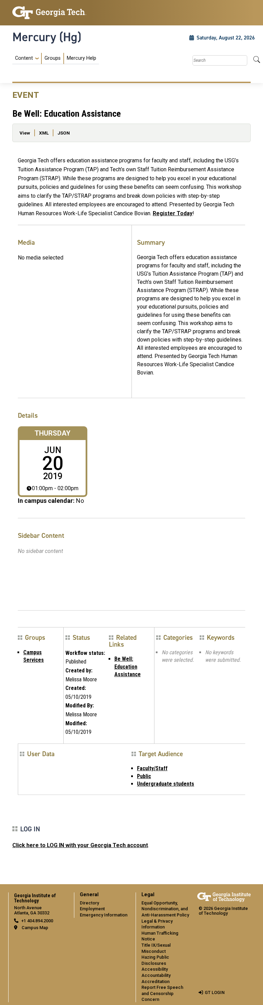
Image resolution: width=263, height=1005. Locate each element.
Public (144, 776)
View (25, 133)
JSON (64, 133)
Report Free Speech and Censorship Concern (162, 993)
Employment (92, 908)
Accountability (156, 975)
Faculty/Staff (152, 768)
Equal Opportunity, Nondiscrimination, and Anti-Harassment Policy (165, 908)
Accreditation (155, 981)
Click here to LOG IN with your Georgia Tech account (80, 845)
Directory (89, 902)
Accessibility (154, 969)
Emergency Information (103, 914)
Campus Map (35, 927)
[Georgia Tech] (49, 12)
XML (44, 133)
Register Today (172, 213)
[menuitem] (55, 58)
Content (24, 58)
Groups (53, 58)
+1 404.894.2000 (37, 920)
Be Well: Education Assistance (127, 667)
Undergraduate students (165, 784)
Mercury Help (81, 58)
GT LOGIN (215, 992)
